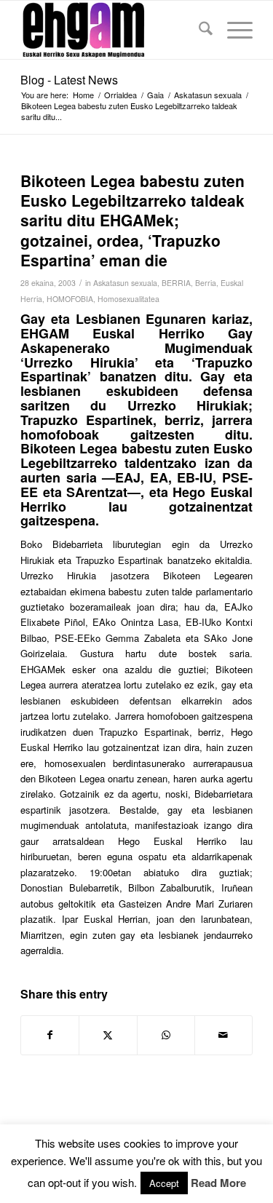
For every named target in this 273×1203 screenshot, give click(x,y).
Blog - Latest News (69, 79)
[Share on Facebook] (50, 1035)
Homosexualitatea (128, 298)
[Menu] (233, 30)
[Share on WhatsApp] (166, 1035)
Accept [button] (164, 1183)
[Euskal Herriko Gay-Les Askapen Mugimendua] (113, 30)
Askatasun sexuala (125, 282)
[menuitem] (198, 30)
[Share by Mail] (223, 1035)
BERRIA (176, 282)
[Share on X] (107, 1035)
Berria (205, 282)
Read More (218, 1183)
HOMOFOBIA (70, 298)
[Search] (198, 30)
